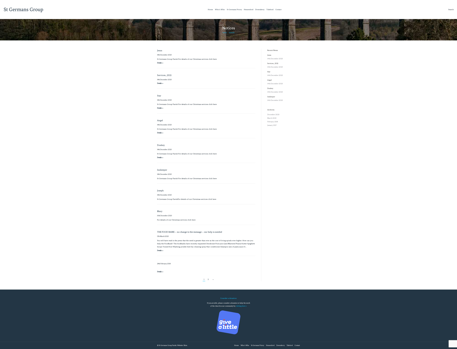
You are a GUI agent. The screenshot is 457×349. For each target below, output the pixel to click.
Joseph (160, 190)
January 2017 (272, 125)
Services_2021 (164, 75)
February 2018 (272, 122)
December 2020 (273, 115)
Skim (185, 345)
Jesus (159, 50)
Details (159, 63)
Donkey (161, 145)
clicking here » (241, 306)
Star (159, 95)
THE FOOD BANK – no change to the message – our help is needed (189, 232)
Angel (160, 120)
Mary (159, 211)
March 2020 (271, 118)
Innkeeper (162, 169)
